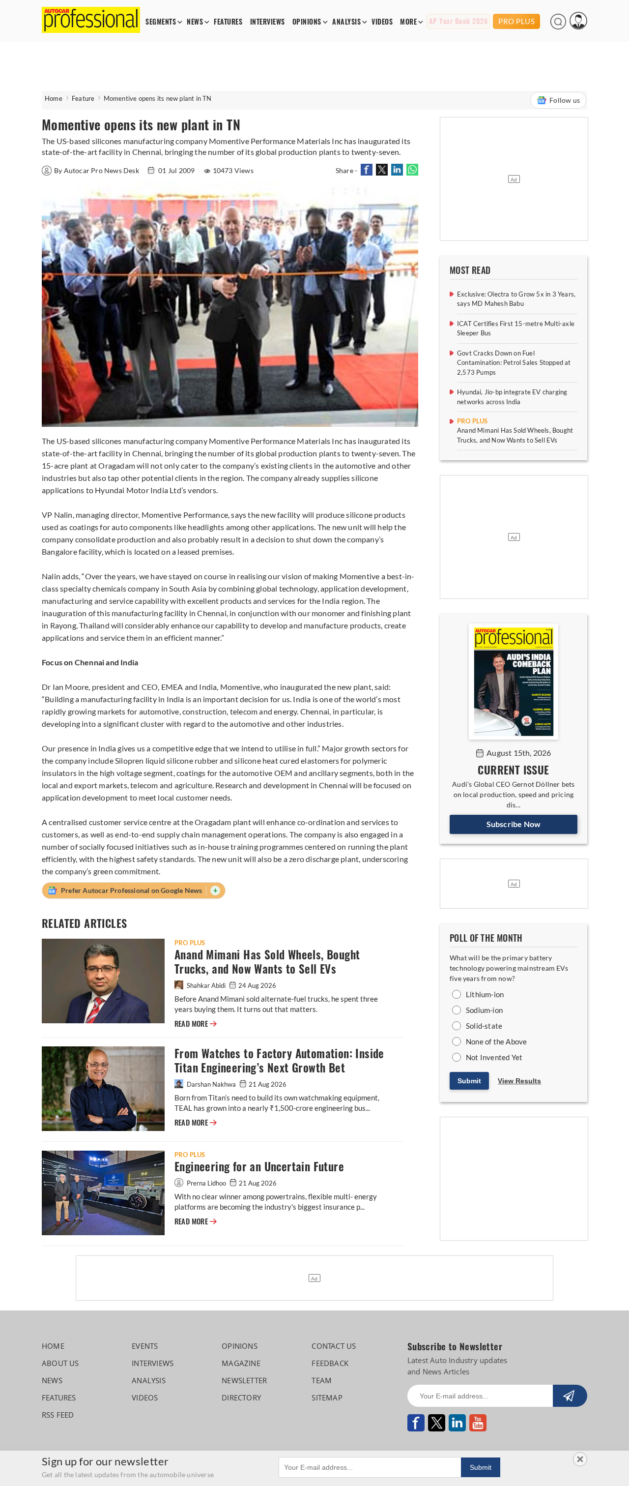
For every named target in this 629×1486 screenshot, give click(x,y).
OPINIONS (306, 22)
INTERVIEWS (267, 22)
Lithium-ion (485, 994)
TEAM (322, 1380)
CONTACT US (334, 1346)
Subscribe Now (513, 824)
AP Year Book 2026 (458, 21)
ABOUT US (60, 1363)
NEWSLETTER (244, 1380)
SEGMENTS (160, 22)
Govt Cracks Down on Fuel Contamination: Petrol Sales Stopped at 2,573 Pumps (514, 362)
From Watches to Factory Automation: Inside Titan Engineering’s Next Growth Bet (279, 1060)
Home (53, 98)
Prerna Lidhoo (206, 1183)
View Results (519, 1081)
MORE (408, 22)
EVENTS (145, 1346)
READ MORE (195, 1024)
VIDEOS (382, 22)
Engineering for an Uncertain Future (259, 1166)
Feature (83, 98)
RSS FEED (58, 1415)
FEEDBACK (330, 1363)
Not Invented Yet (494, 1057)
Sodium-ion (484, 1010)
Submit (469, 1081)
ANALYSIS (346, 22)
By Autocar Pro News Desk (97, 170)
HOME (53, 1346)
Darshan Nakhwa (211, 1084)
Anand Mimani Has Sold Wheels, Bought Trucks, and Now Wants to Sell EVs (267, 962)
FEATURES (228, 22)
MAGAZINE (241, 1363)
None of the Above (496, 1041)
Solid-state (484, 1025)
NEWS (195, 22)
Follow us (564, 100)
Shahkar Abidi (206, 985)
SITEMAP (327, 1397)
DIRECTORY (241, 1397)
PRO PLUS (516, 21)
